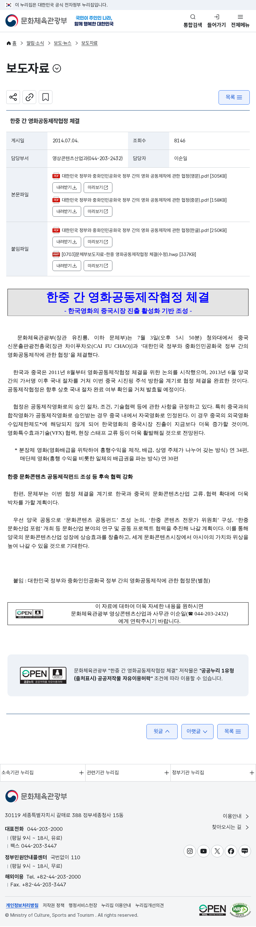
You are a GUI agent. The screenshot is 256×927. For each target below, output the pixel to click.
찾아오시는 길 (227, 827)
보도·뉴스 (62, 43)
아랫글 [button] (194, 731)
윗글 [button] (158, 731)
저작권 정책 (53, 905)
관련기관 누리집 (103, 773)
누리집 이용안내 (116, 905)
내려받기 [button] (64, 187)
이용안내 (233, 816)
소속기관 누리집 (18, 773)
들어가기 (216, 25)
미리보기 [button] (95, 187)
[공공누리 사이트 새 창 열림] (212, 910)
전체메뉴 (240, 25)
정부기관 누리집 (188, 773)
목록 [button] (229, 731)
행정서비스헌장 (83, 905)
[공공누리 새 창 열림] (43, 675)
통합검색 (193, 25)
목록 (230, 97)
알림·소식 (35, 43)
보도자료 (89, 43)
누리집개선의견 (149, 905)
